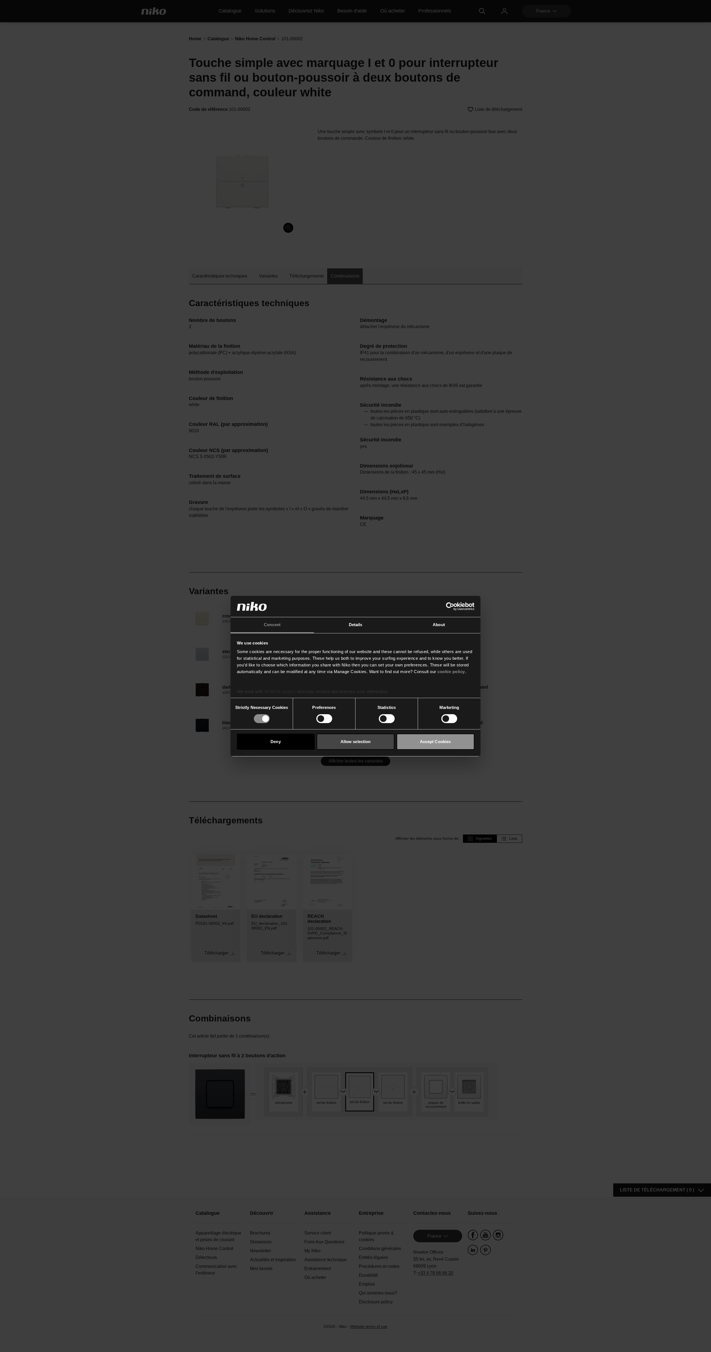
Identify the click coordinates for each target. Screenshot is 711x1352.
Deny (276, 741)
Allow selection (356, 741)
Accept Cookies (435, 741)
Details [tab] (355, 624)
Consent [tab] (272, 624)
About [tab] (439, 624)
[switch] (324, 718)
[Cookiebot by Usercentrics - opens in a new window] (450, 606)
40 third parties (280, 691)
